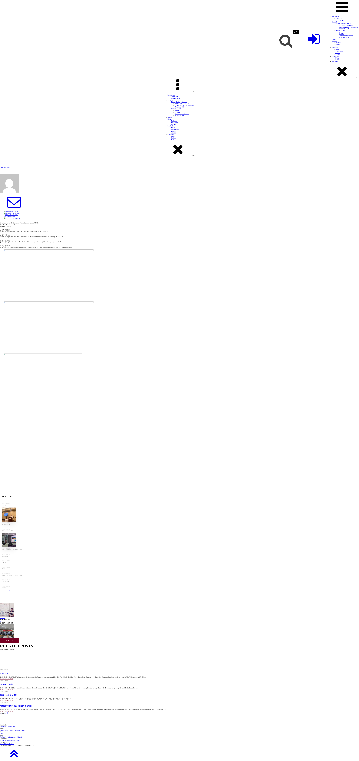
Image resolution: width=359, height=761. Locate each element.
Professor (338, 42)
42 (4, 713)
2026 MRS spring (7, 684)
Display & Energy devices (17, 730)
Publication (335, 47)
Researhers (14, 737)
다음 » (9, 591)
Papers (337, 49)
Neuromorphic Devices (346, 35)
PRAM (341, 32)
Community (335, 56)
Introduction (335, 16)
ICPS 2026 (4, 673)
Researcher (338, 44)
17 (6, 591)
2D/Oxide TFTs (344, 37)
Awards (337, 54)
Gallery (337, 59)
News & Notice (4, 744)
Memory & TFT (340, 30)
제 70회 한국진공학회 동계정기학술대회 (16, 706)
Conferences (339, 51)
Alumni (337, 46)
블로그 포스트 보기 (6, 679)
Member (334, 41)
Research (334, 22)
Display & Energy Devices (343, 23)
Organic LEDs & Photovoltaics (348, 27)
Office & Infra (339, 20)
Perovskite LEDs (344, 29)
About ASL (338, 18)
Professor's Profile (5, 737)
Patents (337, 53)
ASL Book (335, 61)
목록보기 (9, 641)
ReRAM (341, 34)
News (337, 58)
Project (334, 39)
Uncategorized (5, 167)
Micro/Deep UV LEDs (346, 25)
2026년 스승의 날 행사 (9, 695)
